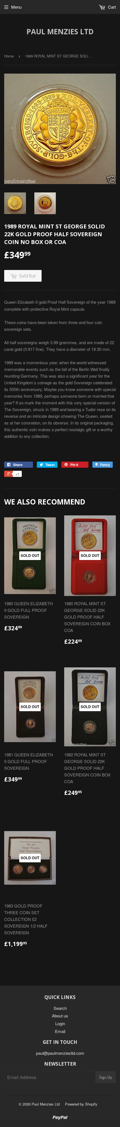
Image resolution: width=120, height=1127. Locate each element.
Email (60, 1031)
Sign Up (105, 1077)
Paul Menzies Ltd (60, 31)
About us (60, 1016)
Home (9, 56)
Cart (111, 7)
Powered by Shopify (81, 1104)
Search (60, 1008)
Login (60, 1023)
